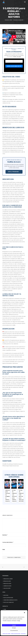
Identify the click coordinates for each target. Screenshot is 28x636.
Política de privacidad (15, 633)
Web (3, 549)
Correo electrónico (7, 542)
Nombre (5, 535)
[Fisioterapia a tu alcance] (3, 2)
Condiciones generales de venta (10, 600)
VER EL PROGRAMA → (14, 171)
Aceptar (14, 625)
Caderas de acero (7, 585)
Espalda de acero (7, 581)
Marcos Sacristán (19, 20)
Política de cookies (6, 633)
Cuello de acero (6, 588)
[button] (24, 612)
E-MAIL (4, 609)
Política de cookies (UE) (8, 602)
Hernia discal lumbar (8, 578)
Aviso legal (23, 633)
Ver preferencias (14, 630)
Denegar (14, 627)
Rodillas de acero (7, 583)
